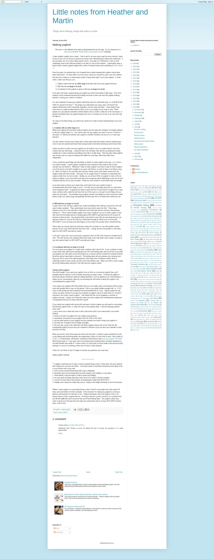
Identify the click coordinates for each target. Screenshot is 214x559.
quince (148, 298)
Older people (138, 144)
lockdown (151, 266)
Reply (60, 433)
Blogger (111, 543)
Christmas (158, 205)
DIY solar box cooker (155, 220)
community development (149, 210)
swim (135, 319)
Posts (57, 528)
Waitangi (157, 325)
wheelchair (151, 328)
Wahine (150, 325)
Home (88, 472)
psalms (151, 296)
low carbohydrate (135, 268)
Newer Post (57, 472)
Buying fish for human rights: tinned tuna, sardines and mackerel (86, 494)
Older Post (118, 472)
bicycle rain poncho (136, 192)
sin (131, 306)
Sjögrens (137, 306)
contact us (135, 45)
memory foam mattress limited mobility (149, 279)
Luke (157, 271)
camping (135, 194)
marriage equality (136, 277)
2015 (135, 95)
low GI (132, 271)
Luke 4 (148, 273)
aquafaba (139, 187)
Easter (140, 226)
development (155, 216)
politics (144, 294)
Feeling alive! (138, 132)
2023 (135, 72)
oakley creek (146, 287)
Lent (134, 266)
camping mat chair (156, 194)
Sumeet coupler (145, 317)
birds (152, 192)
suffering (140, 315)
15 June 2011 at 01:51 (76, 425)
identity (159, 260)
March (136, 156)
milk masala (118, 65)
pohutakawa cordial (146, 292)
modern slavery (152, 283)
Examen (150, 237)
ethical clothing (154, 232)
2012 (135, 104)
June (136, 127)
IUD (158, 262)
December (138, 110)
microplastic (134, 283)
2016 (135, 92)
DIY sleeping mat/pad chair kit (75, 506)
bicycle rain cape (155, 190)
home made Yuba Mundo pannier (150, 256)
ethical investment (136, 235)
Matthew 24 (156, 277)
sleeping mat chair (148, 306)
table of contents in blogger (147, 319)
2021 (135, 78)
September (138, 118)
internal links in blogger (146, 262)
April (136, 153)
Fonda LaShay (63, 425)
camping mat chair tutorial (154, 196)
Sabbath (156, 302)
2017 (135, 90)
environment (142, 232)
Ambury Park (155, 185)
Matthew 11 (147, 277)
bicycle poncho (143, 190)
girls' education (151, 243)
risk (149, 302)
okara (154, 287)
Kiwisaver (158, 264)
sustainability (157, 317)
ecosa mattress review (152, 226)
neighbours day (144, 285)
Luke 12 (133, 273)
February (137, 159)
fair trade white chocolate (151, 239)
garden (140, 243)
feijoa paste (134, 241)
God (137, 246)
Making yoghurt (139, 138)
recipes (133, 300)
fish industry (143, 241)
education (135, 230)
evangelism (142, 237)
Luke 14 (140, 273)
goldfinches (145, 245)
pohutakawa (134, 292)
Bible (156, 188)
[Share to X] (83, 409)
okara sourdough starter (151, 290)
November (138, 112)
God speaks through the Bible (144, 141)
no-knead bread (156, 285)
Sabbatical (134, 304)
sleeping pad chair (145, 309)
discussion (68, 52)
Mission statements (140, 147)
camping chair (145, 194)
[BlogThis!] (81, 409)
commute (133, 212)
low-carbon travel (144, 271)
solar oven (136, 313)
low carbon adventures (150, 269)
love (158, 266)
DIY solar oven (137, 222)
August (137, 121)
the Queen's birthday (141, 150)
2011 (135, 107)
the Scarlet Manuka (141, 172)
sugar (148, 315)
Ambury (147, 185)
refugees (153, 300)
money (133, 285)
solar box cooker (156, 311)
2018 (135, 87)
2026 (135, 63)
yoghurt (65, 412)
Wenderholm (141, 328)
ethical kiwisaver (149, 235)
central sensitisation (138, 198)
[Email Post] (74, 409)
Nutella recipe (136, 287)
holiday (150, 250)
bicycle (133, 190)
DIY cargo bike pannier (137, 218)
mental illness (155, 281)
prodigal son (142, 296)
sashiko (141, 304)
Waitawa (133, 328)
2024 (135, 69)
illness (134, 262)
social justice (142, 311)
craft (156, 214)
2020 (135, 81)
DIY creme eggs (152, 218)
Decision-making (140, 129)
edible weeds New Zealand (153, 228)
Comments (59, 532)
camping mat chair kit (138, 196)
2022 (135, 75)
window (159, 328)
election (143, 230)
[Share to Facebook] (86, 409)
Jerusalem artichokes (138, 264)
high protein (152, 247)
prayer (152, 294)
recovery (141, 300)
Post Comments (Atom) (69, 476)
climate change (140, 208)
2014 (135, 98)
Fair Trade (135, 239)
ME (132, 279)
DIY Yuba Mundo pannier (144, 224)
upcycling (150, 321)
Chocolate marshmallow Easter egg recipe (149, 202)
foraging (152, 241)
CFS (148, 198)
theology (139, 321)
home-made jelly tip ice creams (146, 260)
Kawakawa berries (71, 482)
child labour (138, 200)
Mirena (143, 283)
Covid (142, 214)
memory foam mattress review (139, 281)
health (144, 247)
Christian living (141, 205)
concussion (142, 212)
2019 (135, 84)
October (137, 115)
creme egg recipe (136, 216)
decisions (146, 216)
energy (133, 232)
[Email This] (79, 409)
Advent (140, 185)
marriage (156, 275)
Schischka (150, 304)
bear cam (148, 188)
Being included (139, 135)
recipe (60, 412)
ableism (133, 185)
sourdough (145, 313)
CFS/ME (158, 198)
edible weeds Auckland (137, 228)
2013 (135, 101)
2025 (135, 66)
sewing (157, 304)
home (159, 250)
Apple (132, 187)
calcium (159, 192)
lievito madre (142, 266)
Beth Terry (78, 52)
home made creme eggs (141, 252)
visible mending (140, 325)
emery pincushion (154, 230)
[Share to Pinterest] (88, 409)
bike (146, 192)
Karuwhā (150, 264)
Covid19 (149, 214)
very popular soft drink (113, 339)
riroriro (141, 302)
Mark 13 (148, 275)
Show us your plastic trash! (93, 52)
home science (135, 258)
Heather (137, 169)
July (136, 124)
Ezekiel (157, 237)
